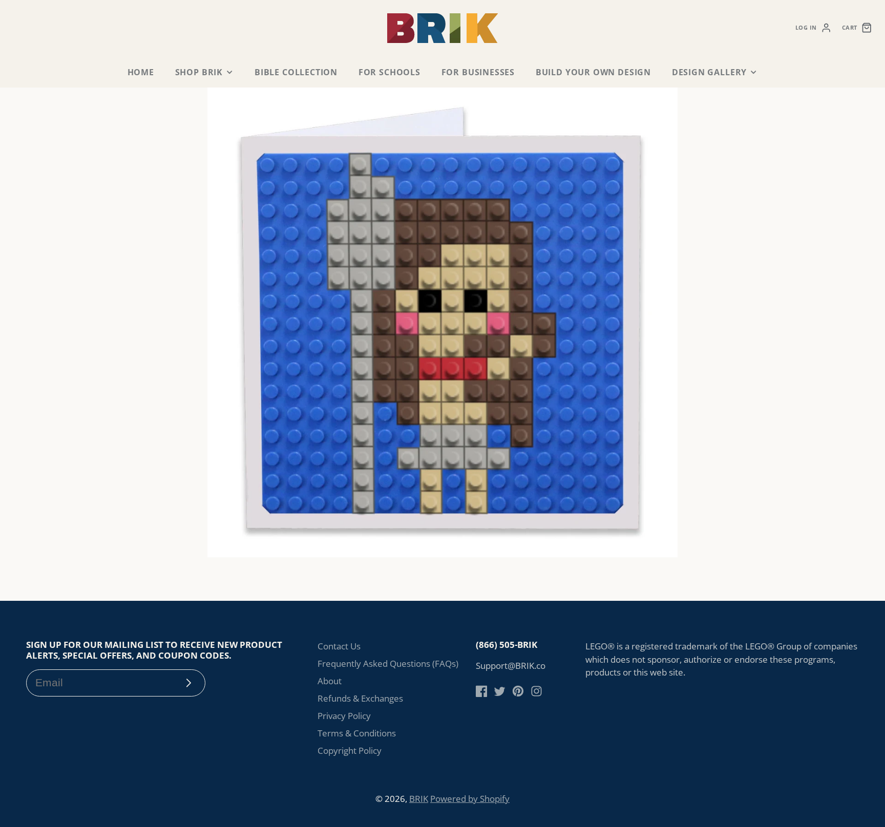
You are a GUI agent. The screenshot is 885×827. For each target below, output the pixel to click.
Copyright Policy (350, 750)
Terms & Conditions (357, 733)
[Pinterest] (518, 691)
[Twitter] (499, 691)
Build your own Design (593, 72)
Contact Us (339, 646)
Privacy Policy (344, 716)
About (330, 681)
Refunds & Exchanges (360, 698)
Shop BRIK (199, 72)
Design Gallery (709, 72)
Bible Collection (296, 72)
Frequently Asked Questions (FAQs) (388, 663)
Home (141, 72)
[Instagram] (536, 691)
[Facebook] (482, 691)
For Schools (389, 72)
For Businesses (478, 72)
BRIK (418, 798)
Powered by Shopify (470, 798)
